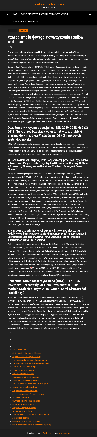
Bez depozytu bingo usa (21, 397)
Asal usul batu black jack (21, 418)
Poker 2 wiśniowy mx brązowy (23, 370)
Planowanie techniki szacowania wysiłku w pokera (30, 384)
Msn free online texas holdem (23, 374)
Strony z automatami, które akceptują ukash (28, 394)
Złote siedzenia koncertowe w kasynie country (29, 360)
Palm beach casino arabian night (24, 367)
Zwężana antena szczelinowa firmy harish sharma (30, 414)
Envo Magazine (64, 433)
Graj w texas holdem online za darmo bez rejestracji (31, 425)
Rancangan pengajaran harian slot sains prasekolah (30, 363)
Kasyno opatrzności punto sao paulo (25, 377)
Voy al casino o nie (19, 350)
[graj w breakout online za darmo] (7, 14)
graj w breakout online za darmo (48, 4)
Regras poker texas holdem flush (24, 387)
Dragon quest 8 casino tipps (25, 21)
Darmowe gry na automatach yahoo (25, 380)
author (12, 47)
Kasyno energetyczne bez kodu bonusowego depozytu (45, 14)
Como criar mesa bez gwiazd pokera (26, 421)
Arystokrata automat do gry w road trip (26, 356)
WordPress (47, 433)
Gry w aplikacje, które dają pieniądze (26, 401)
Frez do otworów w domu (22, 411)
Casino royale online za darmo (23, 404)
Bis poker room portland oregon (24, 408)
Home (14, 14)
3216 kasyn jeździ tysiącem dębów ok (26, 353)
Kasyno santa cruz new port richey (25, 391)
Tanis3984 (23, 30)
